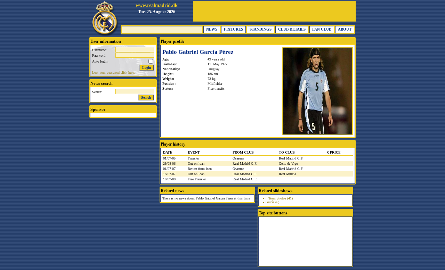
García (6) (272, 202)
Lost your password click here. (113, 72)
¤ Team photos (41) (279, 198)
